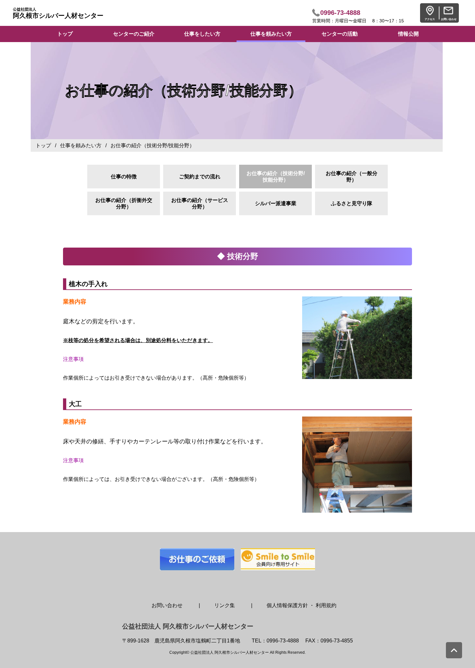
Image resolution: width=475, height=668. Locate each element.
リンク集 (224, 605)
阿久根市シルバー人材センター (58, 13)
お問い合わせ (167, 605)
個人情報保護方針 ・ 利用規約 (301, 605)
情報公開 (408, 34)
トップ (43, 145)
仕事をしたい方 (202, 34)
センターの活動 (340, 34)
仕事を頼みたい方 (271, 34)
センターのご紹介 (133, 34)
